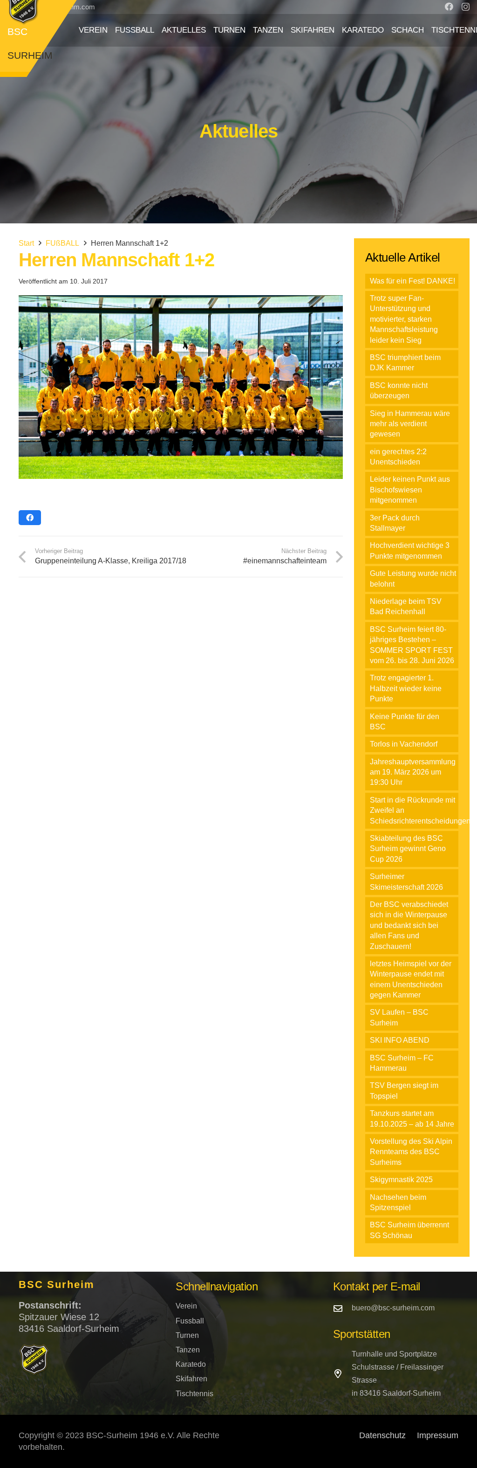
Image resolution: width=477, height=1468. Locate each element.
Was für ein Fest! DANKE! (412, 281)
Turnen (187, 1335)
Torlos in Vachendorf (403, 744)
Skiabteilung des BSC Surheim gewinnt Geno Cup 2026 (408, 848)
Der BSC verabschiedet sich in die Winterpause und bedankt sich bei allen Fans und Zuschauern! (409, 925)
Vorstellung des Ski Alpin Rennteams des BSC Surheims (411, 1151)
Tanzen (188, 1350)
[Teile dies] (30, 517)
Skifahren (191, 1379)
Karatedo (191, 1364)
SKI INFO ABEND (399, 1040)
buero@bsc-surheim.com (393, 1308)
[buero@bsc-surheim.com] (342, 1308)
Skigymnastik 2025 (401, 1180)
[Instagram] (466, 7)
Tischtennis (194, 1394)
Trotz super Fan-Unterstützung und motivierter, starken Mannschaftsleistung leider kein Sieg (404, 319)
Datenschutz (382, 1435)
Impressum (437, 1435)
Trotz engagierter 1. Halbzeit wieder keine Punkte (406, 688)
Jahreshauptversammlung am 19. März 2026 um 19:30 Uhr (413, 772)
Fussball (190, 1321)
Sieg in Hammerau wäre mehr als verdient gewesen (410, 423)
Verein (186, 1306)
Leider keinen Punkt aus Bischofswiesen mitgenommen (410, 489)
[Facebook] (449, 6)
